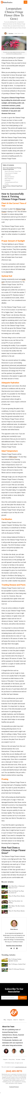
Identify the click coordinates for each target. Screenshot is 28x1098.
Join (25, 2)
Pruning (6, 184)
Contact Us (21, 1019)
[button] (2, 2)
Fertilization (7, 180)
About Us (15, 1019)
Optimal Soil (7, 175)
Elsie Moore (11, 33)
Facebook (11, 1086)
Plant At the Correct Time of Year (13, 171)
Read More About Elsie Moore (14, 945)
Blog (5, 1019)
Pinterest (16, 1086)
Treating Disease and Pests (11, 182)
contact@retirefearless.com (20, 1067)
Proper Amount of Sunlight (11, 173)
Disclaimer (18, 1059)
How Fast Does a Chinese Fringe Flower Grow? (12, 186)
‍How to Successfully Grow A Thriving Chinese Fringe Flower (12, 168)
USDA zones (13, 457)
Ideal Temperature (9, 178)
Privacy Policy (12, 1059)
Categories (9, 1019)
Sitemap (23, 1059)
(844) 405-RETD (14, 1071)
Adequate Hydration (9, 176)
